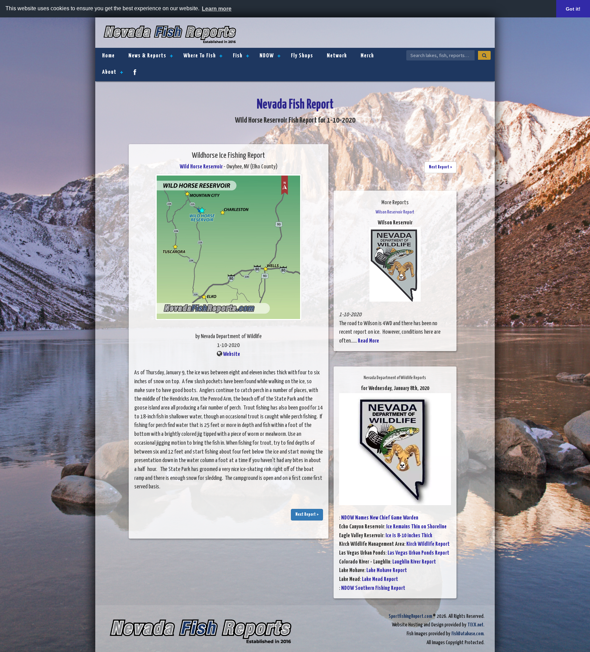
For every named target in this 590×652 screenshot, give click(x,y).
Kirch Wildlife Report (428, 544)
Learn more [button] (216, 9)
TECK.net (475, 624)
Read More (368, 341)
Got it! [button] (573, 9)
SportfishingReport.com (410, 616)
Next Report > (307, 514)
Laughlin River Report (414, 562)
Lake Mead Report (380, 579)
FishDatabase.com (467, 633)
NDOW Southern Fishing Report (373, 588)
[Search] (484, 55)
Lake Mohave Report (386, 570)
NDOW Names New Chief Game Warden (379, 518)
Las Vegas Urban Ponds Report (418, 553)
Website (231, 354)
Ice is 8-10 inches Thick (408, 536)
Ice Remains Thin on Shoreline (416, 527)
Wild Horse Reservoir (201, 167)
